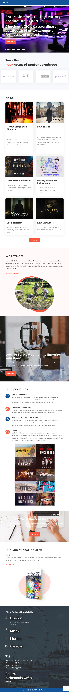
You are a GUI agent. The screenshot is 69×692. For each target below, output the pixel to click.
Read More (9, 565)
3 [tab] (8, 49)
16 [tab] (24, 49)
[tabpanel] (34, 29)
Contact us (11, 41)
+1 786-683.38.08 (15, 668)
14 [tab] (22, 49)
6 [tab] (12, 49)
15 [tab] (23, 49)
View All (34, 240)
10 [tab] (17, 49)
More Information (12, 273)
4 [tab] (9, 49)
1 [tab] (5, 49)
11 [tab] (18, 49)
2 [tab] (7, 49)
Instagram (8, 681)
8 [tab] (14, 49)
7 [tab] (13, 49)
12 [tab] (19, 49)
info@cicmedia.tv (15, 665)
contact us (34, 534)
